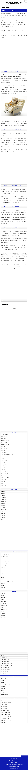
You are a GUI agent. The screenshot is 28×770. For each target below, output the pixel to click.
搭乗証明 (3, 587)
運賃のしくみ (14, 489)
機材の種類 (3, 438)
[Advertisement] (14, 55)
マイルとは (3, 655)
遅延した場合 (4, 485)
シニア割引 (3, 513)
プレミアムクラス (21, 35)
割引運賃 (3, 493)
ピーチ (2, 611)
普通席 (2, 577)
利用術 (7, 7)
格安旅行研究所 (4, 704)
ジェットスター (4, 609)
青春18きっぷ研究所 (5, 712)
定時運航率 (3, 678)
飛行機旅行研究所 (14, 3)
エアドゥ (3, 599)
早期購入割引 (4, 501)
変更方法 (3, 450)
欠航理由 (3, 458)
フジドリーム (4, 605)
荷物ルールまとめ (5, 475)
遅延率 (2, 680)
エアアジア (3, 617)
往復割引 (3, 495)
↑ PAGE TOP (24, 756)
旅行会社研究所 (4, 708)
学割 (2, 511)
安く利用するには (5, 554)
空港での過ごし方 (5, 479)
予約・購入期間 (4, 448)
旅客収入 (3, 688)
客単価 (2, 690)
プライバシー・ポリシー (14, 760)
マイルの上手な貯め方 (6, 669)
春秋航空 (3, 615)
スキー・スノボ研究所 (6, 716)
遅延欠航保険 (4, 464)
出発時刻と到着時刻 (5, 477)
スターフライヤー (5, 601)
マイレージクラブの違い (6, 665)
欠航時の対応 (4, 460)
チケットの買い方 (5, 444)
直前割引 (3, 503)
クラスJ (2, 573)
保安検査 (3, 470)
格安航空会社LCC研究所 (6, 702)
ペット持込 (3, 565)
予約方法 (3, 446)
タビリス (3, 700)
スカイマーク (4, 597)
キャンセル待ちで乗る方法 (7, 454)
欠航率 (2, 682)
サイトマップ (14, 758)
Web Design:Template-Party (14, 768)
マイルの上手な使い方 (6, 671)
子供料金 (3, 515)
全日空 (2, 595)
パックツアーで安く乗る (6, 558)
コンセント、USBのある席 (7, 581)
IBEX (2, 607)
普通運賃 (3, 491)
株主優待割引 (4, 497)
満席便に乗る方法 (5, 562)
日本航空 (3, 593)
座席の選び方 (4, 468)
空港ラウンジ (4, 567)
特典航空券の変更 (5, 661)
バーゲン (3, 507)
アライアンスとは (5, 667)
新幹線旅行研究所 (5, 710)
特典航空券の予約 (5, 659)
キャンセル (3, 452)
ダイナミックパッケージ (6, 560)
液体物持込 (3, 471)
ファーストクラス (5, 569)
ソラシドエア (4, 603)
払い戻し (3, 462)
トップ (3, 7)
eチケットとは (4, 442)
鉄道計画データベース (6, 720)
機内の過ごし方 (4, 481)
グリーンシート (4, 575)
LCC (2, 579)
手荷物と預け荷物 (5, 473)
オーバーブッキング (5, 456)
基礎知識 (14, 432)
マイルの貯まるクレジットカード (8, 673)
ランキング (14, 676)
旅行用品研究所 (4, 706)
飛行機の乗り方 (4, 434)
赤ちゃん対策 (4, 563)
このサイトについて (14, 762)
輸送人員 (3, 686)
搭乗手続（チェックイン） (7, 466)
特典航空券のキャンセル (6, 663)
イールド (3, 692)
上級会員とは (4, 657)
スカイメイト (4, 509)
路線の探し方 (4, 436)
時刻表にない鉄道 (5, 718)
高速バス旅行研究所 (5, 714)
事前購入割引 (4, 499)
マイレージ (14, 653)
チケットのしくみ (5, 440)
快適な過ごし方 (4, 556)
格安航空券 (3, 517)
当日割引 (3, 505)
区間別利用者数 (4, 694)
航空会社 (14, 591)
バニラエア (3, 613)
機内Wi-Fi (3, 583)
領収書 (2, 585)
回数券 (2, 519)
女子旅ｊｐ (3, 722)
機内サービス (4, 483)
